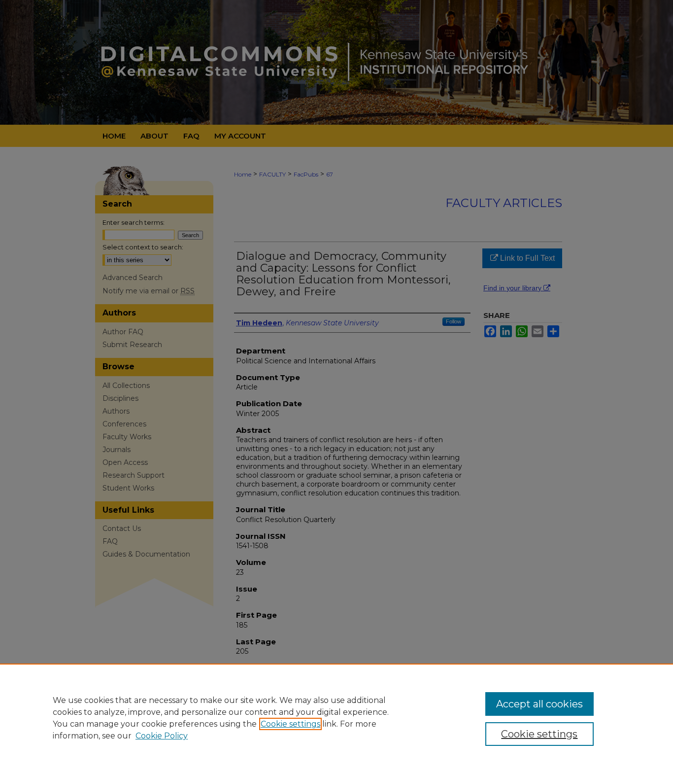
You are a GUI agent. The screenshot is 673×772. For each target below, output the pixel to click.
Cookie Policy (161, 735)
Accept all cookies (539, 704)
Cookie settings (290, 724)
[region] (336, 718)
